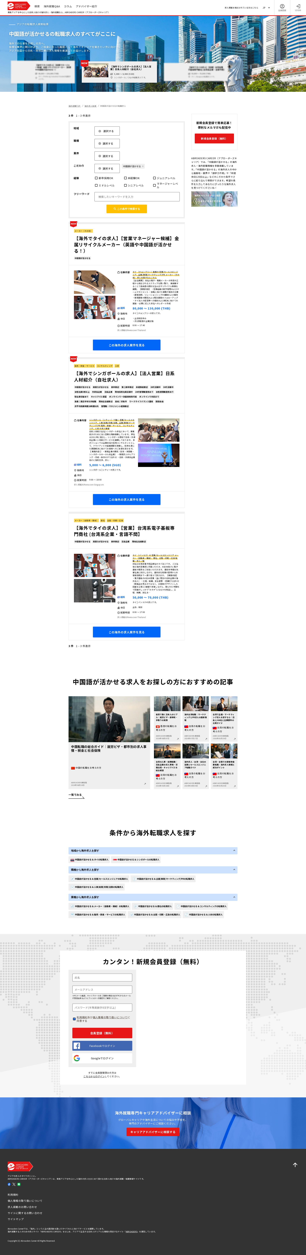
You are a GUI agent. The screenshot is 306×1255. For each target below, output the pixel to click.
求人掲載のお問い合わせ (22, 1207)
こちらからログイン (94, 1076)
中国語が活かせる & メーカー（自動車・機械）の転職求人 (102, 906)
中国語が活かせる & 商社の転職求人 (155, 906)
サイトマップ (16, 1219)
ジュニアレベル (166, 178)
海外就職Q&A (52, 6)
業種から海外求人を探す (85, 897)
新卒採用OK (106, 178)
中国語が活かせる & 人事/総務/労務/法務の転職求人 (99, 886)
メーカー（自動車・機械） (86, 520)
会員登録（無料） (102, 1033)
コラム (68, 6)
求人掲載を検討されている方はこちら (241, 7)
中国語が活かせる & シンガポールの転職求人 (138, 859)
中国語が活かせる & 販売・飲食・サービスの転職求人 (100, 914)
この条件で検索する (128, 208)
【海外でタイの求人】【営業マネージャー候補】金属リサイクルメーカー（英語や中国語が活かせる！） (126, 244)
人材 (117, 365)
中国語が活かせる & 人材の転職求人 (206, 914)
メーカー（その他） (83, 230)
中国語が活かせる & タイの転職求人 (92, 859)
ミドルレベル (107, 185)
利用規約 (82, 1017)
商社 (103, 520)
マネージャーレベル (167, 185)
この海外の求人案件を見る (127, 345)
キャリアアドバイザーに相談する (153, 1132)
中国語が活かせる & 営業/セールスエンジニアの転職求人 (101, 878)
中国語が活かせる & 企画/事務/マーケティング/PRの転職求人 (165, 878)
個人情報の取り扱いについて (110, 1017)
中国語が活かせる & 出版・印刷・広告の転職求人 (157, 914)
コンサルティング (105, 365)
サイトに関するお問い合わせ (25, 1213)
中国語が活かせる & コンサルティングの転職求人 (204, 906)
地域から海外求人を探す (85, 850)
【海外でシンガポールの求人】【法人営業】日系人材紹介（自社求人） (124, 376)
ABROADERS (131, 1231)
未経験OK (134, 178)
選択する (108, 131)
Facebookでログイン (102, 1046)
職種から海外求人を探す (85, 869)
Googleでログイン (102, 1058)
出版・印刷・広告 (115, 520)
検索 (37, 6)
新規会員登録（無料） (214, 138)
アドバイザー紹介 (86, 6)
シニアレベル (136, 185)
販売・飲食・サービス (84, 365)
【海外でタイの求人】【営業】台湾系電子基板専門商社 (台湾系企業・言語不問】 (124, 531)
